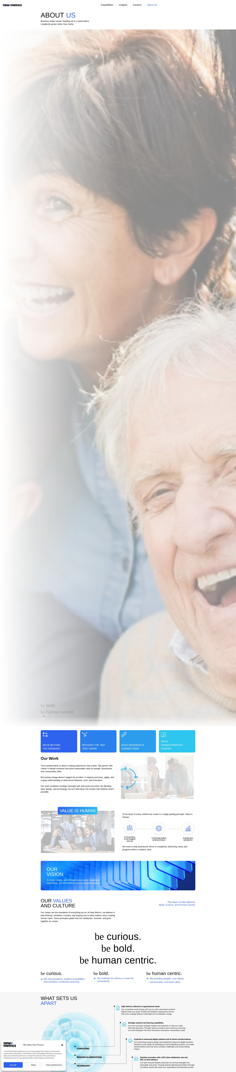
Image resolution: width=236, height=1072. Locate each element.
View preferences (54, 1065)
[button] (62, 1045)
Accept (13, 1065)
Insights (123, 5)
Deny (33, 1065)
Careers (137, 5)
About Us (152, 5)
